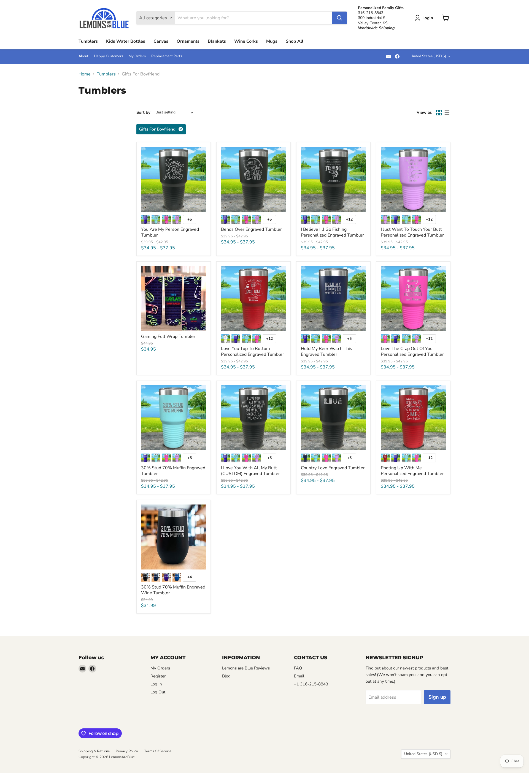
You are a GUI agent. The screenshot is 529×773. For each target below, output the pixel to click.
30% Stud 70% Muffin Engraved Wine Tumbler (173, 590)
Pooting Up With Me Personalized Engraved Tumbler (412, 471)
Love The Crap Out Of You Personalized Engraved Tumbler (412, 351)
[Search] (339, 18)
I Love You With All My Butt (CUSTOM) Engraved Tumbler (250, 471)
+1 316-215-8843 (311, 684)
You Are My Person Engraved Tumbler (170, 232)
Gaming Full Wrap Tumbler (168, 336)
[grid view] (439, 112)
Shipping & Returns (94, 751)
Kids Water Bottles (125, 41)
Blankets (217, 41)
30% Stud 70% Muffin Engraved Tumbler (173, 471)
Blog (226, 676)
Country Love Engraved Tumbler (333, 468)
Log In (156, 684)
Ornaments (188, 41)
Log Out (157, 692)
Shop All (294, 41)
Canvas (160, 41)
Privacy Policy (127, 751)
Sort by (143, 112)
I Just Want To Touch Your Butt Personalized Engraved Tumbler (412, 232)
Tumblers (88, 41)
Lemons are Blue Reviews (246, 668)
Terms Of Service (157, 751)
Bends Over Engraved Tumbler (251, 229)
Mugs (271, 41)
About (83, 56)
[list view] (446, 112)
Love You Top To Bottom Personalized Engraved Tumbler (252, 351)
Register (158, 676)
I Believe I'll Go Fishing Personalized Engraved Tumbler (332, 232)
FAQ (298, 668)
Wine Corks (246, 41)
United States (428, 56)
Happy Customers (108, 56)
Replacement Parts (166, 56)
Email (299, 676)
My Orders (137, 56)
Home (85, 74)
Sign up (437, 697)
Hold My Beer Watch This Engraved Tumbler (326, 351)
